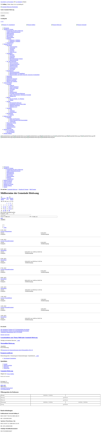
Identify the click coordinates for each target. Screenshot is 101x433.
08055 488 (3, 385)
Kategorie (3, 213)
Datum (2, 216)
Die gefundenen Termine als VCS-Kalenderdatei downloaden (15, 329)
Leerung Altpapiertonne (6, 231)
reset (2, 218)
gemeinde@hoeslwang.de (7, 388)
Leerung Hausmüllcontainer (7, 241)
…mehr (18, 340)
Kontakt (5, 364)
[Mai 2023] (3, 199)
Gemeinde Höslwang (7, 371)
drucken (2, 334)
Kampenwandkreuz (7, 353)
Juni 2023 (7, 198)
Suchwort (3, 215)
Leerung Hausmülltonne (6, 298)
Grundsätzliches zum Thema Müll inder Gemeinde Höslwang (19, 337)
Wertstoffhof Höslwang (8, 343)
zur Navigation (9, 1)
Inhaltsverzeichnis (8, 365)
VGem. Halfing (10, 373)
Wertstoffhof (3, 250)
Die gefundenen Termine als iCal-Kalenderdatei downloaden (15, 330)
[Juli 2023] (11, 199)
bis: (30, 216)
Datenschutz (6, 368)
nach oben (7, 334)
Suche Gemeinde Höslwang (7, 9)
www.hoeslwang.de (5, 389)
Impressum (6, 366)
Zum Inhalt (3, 1)
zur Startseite (19, 1)
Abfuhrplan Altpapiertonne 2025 (11, 332)
